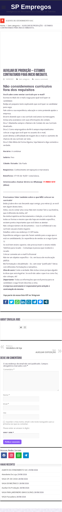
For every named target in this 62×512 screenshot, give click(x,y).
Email (6, 404)
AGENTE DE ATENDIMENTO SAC (19, 21)
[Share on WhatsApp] (17, 302)
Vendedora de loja (14, 347)
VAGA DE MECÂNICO (10, 483)
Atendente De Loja (9, 474)
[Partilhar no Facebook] (5, 302)
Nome (6, 395)
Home (2, 26)
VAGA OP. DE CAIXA (10, 479)
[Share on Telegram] (34, 302)
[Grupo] (18, 455)
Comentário (8, 369)
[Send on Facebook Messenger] (40, 302)
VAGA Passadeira (9, 497)
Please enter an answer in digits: (16, 428)
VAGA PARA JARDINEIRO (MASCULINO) (18, 492)
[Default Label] (26, 455)
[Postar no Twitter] (11, 302)
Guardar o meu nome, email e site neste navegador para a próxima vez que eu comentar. (28, 423)
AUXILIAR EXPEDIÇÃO (46, 351)
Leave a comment (41, 79)
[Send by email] (28, 302)
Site (4, 413)
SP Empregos (31, 6)
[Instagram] (11, 455)
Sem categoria (14, 26)
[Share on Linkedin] (23, 302)
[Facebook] (4, 455)
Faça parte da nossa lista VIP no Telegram (21, 295)
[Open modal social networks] (46, 302)
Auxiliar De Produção (10, 488)
